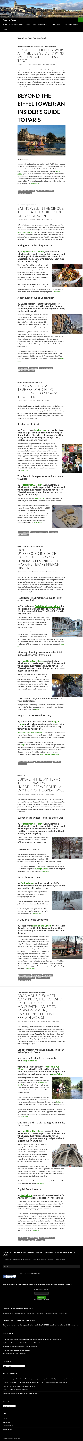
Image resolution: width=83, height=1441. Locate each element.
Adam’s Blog (57, 1074)
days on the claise (24, 975)
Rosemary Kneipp (35, 64)
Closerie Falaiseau (24, 46)
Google (22, 745)
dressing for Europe (41, 869)
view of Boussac (45, 754)
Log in (5, 1418)
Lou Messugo (40, 430)
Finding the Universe (46, 368)
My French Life (40, 498)
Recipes (28, 24)
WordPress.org (8, 1429)
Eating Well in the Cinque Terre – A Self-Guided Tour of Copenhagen (41, 212)
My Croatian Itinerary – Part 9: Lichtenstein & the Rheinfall (21, 1343)
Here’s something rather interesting (30, 732)
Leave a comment (49, 64)
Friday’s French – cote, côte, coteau (28, 1393)
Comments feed (8, 1426)
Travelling (52, 46)
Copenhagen (33, 368)
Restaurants (37, 382)
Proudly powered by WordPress (11, 1438)
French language (34, 992)
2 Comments (48, 219)
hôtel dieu (57, 761)
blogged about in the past (25, 232)
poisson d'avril (23, 534)
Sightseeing (32, 205)
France (33, 46)
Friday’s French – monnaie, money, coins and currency (20, 1346)
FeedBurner (45, 1299)
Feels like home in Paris (26, 761)
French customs (23, 382)
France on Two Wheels (47, 1237)
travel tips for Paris (25, 193)
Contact (5, 29)
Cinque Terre (23, 368)
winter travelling (24, 980)
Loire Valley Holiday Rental (71, 24)
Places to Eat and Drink (16, 24)
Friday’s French (42, 24)
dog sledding (37, 975)
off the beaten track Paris (45, 190)
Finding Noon (27, 883)
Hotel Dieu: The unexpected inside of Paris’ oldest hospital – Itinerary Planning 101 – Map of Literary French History (39, 559)
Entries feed (7, 1422)
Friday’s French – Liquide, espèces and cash (16, 1350)
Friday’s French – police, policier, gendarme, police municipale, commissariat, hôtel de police (32, 1339)
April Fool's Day (24, 532)
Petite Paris (26, 1195)
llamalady (22, 764)
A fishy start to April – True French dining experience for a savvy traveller (38, 391)
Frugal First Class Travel (27, 190)
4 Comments (50, 794)
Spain (43, 992)
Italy (25, 205)
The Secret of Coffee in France (25, 1386)
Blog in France (30, 1060)
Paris (46, 46)
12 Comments (52, 572)
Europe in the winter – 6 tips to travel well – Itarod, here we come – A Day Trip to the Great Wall (41, 784)
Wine (34, 24)
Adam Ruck (22, 1237)
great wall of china (43, 978)
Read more (35, 183)
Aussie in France (9, 20)
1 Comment (47, 400)
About (5, 24)
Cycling (20, 992)
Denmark (21, 205)
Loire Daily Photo (55, 24)
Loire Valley (40, 46)
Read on (38, 709)
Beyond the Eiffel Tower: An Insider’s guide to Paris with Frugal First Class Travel (41, 55)
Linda (4, 1382)
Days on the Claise (41, 925)
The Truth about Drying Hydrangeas (14, 1354)
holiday (59, 1102)
